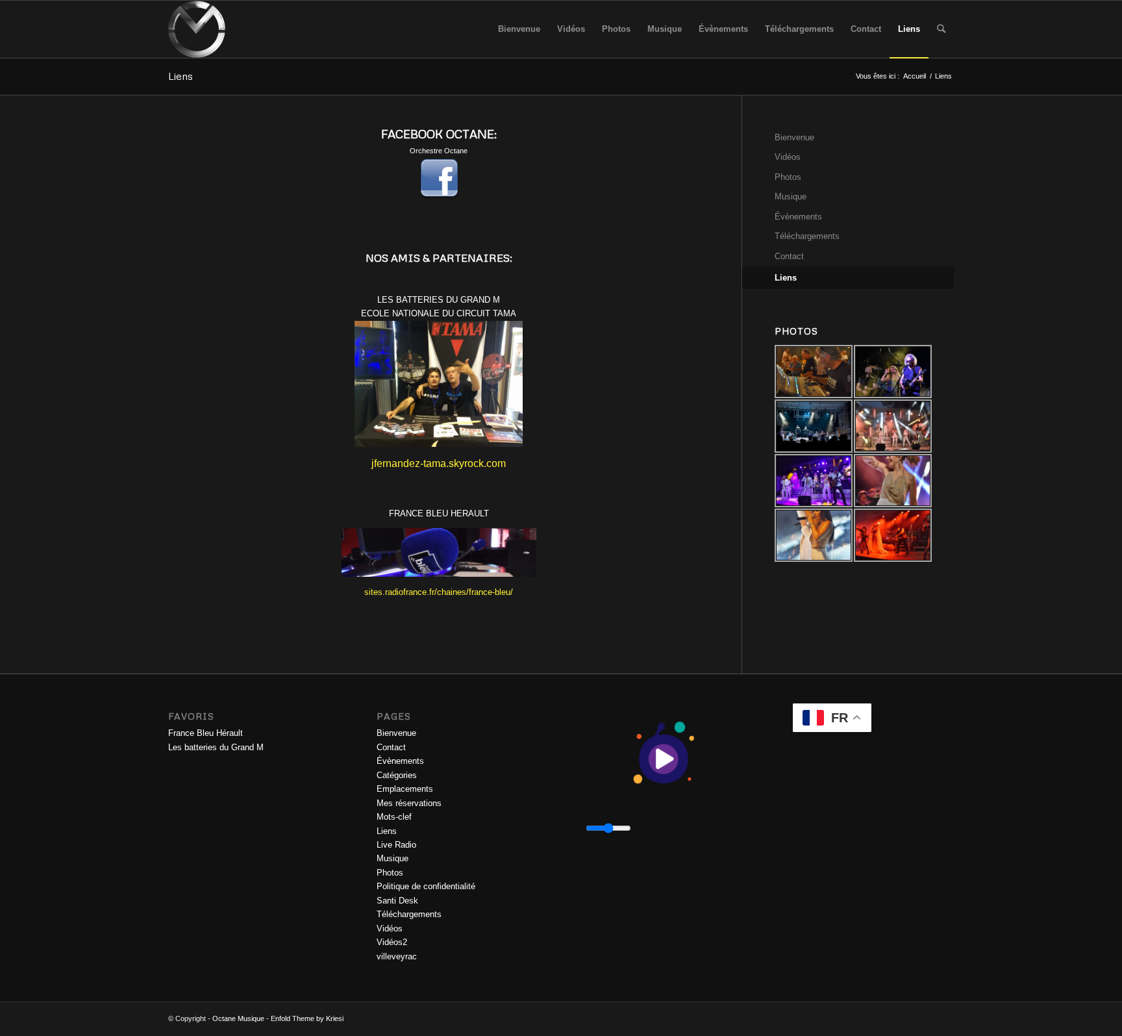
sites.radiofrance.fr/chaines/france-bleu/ (438, 592)
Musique (790, 196)
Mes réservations (409, 803)
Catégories (397, 775)
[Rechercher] (941, 29)
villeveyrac (397, 956)
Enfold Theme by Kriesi (307, 1018)
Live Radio (396, 845)
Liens (180, 75)
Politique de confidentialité (426, 886)
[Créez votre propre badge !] (169, 231)
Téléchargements (807, 236)
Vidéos (788, 157)
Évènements (798, 216)
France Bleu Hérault (205, 733)
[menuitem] (519, 29)
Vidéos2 (392, 942)
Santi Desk (397, 900)
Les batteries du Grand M (216, 747)
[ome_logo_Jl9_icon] (196, 29)
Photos (788, 177)
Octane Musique (238, 1018)
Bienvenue (794, 137)
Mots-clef (394, 817)
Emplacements (405, 789)
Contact (789, 256)
